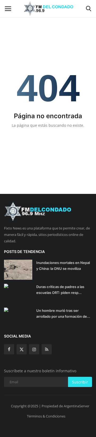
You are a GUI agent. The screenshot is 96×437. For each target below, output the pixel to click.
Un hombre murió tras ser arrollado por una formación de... (63, 313)
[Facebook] (9, 349)
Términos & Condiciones (46, 416)
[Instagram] (34, 349)
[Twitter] (22, 349)
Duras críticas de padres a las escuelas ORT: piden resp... (60, 290)
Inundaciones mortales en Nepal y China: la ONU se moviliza (63, 265)
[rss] (47, 349)
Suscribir (80, 382)
